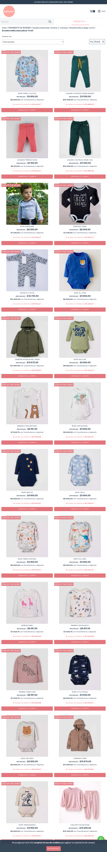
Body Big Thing (80, 226)
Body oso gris (27, 758)
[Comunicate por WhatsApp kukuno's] (101, 839)
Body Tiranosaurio (27, 825)
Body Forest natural (27, 559)
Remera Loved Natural (27, 426)
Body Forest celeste (27, 93)
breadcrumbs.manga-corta (82, 28)
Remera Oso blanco (80, 625)
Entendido (53, 849)
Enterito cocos (27, 293)
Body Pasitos (27, 492)
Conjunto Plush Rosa (80, 825)
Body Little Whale (80, 692)
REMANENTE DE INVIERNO (19, 28)
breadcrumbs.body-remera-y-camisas (50, 28)
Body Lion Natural (80, 426)
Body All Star (80, 293)
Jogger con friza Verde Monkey (79, 93)
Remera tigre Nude (27, 692)
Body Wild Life (80, 359)
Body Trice (80, 492)
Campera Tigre (80, 758)
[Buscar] (50, 22)
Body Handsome (27, 226)
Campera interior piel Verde (27, 359)
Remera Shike (27, 625)
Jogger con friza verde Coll (80, 160)
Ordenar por (7, 36)
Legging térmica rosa (27, 160)
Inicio (4, 28)
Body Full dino (80, 559)
